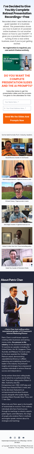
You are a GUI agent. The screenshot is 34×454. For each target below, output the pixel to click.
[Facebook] (10, 438)
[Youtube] (23, 438)
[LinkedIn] (19, 438)
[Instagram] (15, 438)
